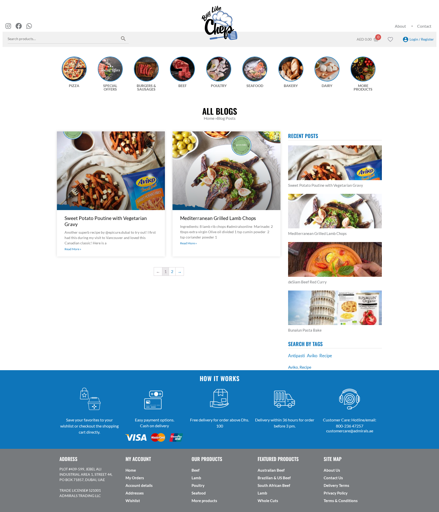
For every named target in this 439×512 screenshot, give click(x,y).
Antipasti (296, 355)
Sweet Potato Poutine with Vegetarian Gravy (325, 185)
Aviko (312, 355)
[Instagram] (8, 26)
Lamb (196, 477)
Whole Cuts (268, 500)
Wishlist (133, 500)
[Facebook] (18, 26)
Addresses (135, 493)
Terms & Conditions (341, 500)
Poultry (198, 485)
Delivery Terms (336, 485)
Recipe (325, 355)
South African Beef (274, 485)
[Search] (123, 38)
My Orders (135, 477)
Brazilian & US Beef (274, 477)
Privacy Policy (336, 493)
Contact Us (333, 477)
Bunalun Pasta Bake (305, 330)
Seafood (199, 493)
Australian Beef (271, 470)
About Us (332, 470)
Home (131, 470)
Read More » (73, 249)
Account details (139, 485)
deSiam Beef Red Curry (307, 282)
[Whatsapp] (29, 26)
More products (204, 500)
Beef (195, 470)
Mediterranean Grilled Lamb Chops (218, 218)
